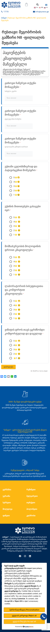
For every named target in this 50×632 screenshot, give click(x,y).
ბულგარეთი (32, 496)
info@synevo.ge (42, 12)
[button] (37, 5)
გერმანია (7, 490)
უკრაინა (6, 496)
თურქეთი (30, 503)
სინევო (4, 18)
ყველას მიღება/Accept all (24, 621)
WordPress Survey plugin (40, 371)
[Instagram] (25, 556)
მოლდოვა (7, 509)
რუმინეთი (30, 490)
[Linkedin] (30, 556)
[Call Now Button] (43, 616)
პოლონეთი (31, 509)
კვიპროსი (30, 516)
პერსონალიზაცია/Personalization (24, 610)
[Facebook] (20, 556)
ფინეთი (6, 516)
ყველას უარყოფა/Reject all (24, 616)
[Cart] (26, 4)
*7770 (5, 12)
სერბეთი (7, 503)
